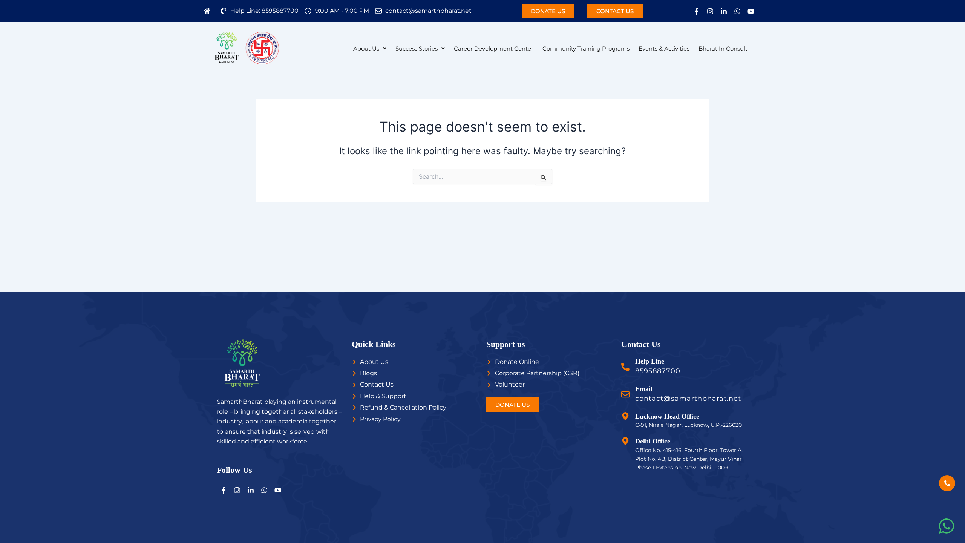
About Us (366, 48)
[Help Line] (625, 367)
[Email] (625, 394)
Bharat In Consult (722, 48)
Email (644, 389)
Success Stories (416, 48)
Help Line (649, 361)
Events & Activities (664, 48)
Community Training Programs (586, 48)
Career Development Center (493, 48)
